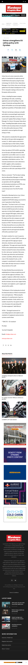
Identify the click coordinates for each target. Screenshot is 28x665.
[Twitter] (12, 49)
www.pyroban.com (7, 338)
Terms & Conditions (14, 592)
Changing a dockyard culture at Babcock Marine (12, 376)
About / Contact (6, 648)
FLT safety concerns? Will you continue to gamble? (12, 398)
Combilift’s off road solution (9, 419)
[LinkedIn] (19, 49)
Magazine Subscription (7, 641)
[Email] (15, 49)
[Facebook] (8, 49)
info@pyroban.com (10, 334)
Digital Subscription (6, 645)
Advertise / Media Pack (7, 637)
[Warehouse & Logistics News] (14, 9)
